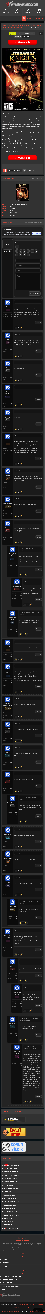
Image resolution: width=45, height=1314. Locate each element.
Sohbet (4, 1266)
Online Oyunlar (13, 1168)
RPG (16, 204)
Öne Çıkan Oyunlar (11, 1172)
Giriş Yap (41, 18)
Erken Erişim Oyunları (12, 1215)
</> (32, 251)
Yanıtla (38, 323)
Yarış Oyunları (9, 1195)
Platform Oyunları (11, 1212)
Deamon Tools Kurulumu (11, 1276)
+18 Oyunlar (11, 1165)
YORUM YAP (26, 37)
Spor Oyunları (9, 1192)
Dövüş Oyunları (10, 1205)
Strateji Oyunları (10, 1198)
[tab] (12, 33)
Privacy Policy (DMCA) (14, 1311)
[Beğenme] (21, 328)
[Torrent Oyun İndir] (11, 1297)
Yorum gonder (34, 293)
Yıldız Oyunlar (22, 204)
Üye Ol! (31, 18)
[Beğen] (16, 328)
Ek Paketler (8, 1225)
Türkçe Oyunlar (12, 1228)
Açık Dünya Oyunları (11, 1175)
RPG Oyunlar (9, 1222)
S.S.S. (3, 1289)
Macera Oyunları (10, 1182)
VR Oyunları (8, 1218)
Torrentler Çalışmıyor (10, 1286)
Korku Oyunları (10, 1208)
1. (20, 255)
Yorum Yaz (38, 1310)
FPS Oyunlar (8, 1185)
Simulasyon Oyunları (12, 1202)
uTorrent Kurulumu (9, 1283)
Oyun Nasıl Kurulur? (9, 1280)
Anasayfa (5, 1260)
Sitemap (4, 1311)
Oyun (12, 204)
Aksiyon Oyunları (10, 1178)
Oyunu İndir (24, 42)
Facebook (5, 1263)
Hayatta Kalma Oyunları (13, 1188)
